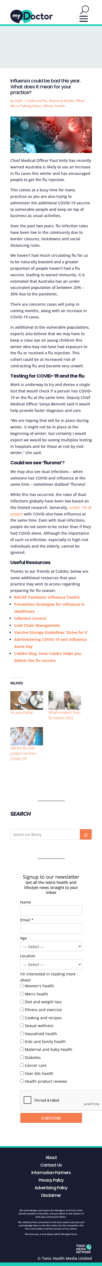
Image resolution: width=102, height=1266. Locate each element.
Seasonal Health (62, 100)
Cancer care (36, 1065)
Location (27, 955)
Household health (41, 1033)
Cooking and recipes (43, 1017)
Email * (26, 919)
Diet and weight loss (43, 1001)
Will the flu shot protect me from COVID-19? (23, 753)
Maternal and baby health (48, 1049)
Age (23, 938)
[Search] (86, 834)
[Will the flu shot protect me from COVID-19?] (26, 736)
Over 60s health (39, 1073)
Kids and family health (45, 1041)
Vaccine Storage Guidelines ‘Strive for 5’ (51, 632)
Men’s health (36, 994)
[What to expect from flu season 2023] (64, 700)
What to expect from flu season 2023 (64, 715)
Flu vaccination (21, 712)
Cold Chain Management (37, 625)
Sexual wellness (39, 1025)
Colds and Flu (37, 100)
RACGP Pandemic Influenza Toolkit (47, 597)
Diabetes (33, 1057)
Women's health (39, 985)
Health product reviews (46, 1081)
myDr (19, 100)
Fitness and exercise (43, 1009)
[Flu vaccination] (26, 700)
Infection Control (30, 618)
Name (25, 902)
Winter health (54, 106)
